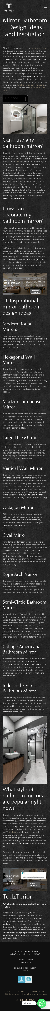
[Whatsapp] (41, 1003)
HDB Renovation (11, 994)
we (18, 162)
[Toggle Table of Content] (22, 99)
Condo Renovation (36, 991)
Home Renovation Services (34, 994)
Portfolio (7, 991)
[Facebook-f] (17, 1000)
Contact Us (19, 991)
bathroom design (39, 48)
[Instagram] (21, 1000)
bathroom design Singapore (31, 85)
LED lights (7, 444)
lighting (12, 832)
